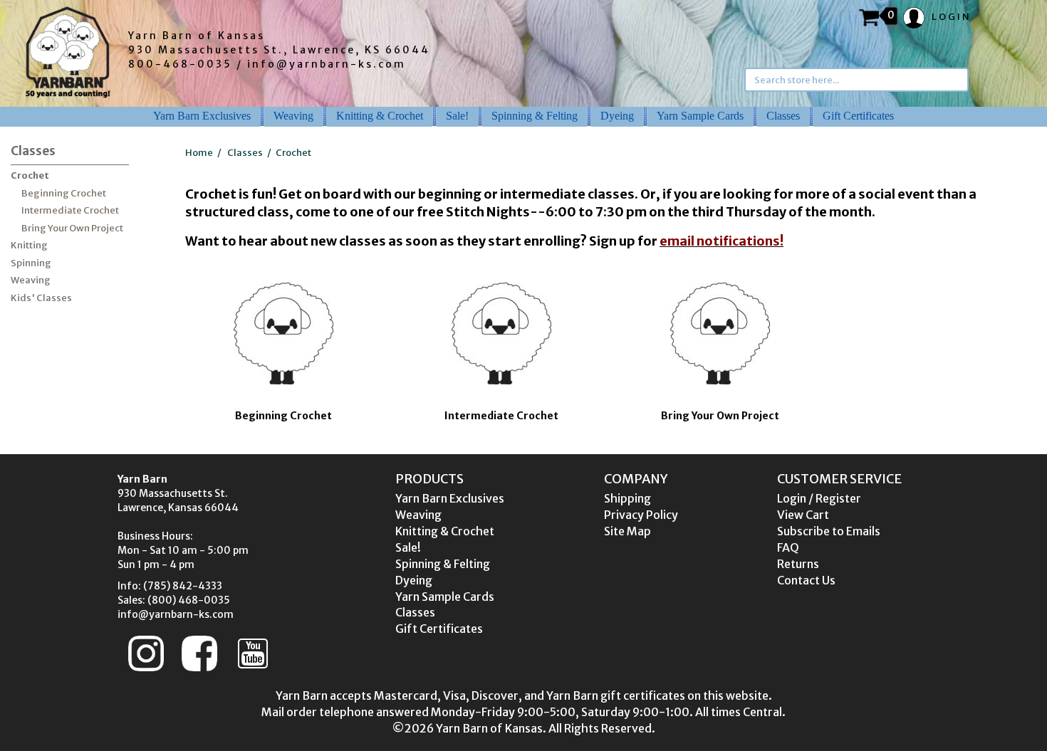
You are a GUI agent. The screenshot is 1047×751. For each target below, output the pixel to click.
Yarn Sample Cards (700, 116)
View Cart (803, 515)
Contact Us (806, 580)
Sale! (457, 116)
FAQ (788, 547)
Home (199, 153)
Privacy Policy (641, 515)
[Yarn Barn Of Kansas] (67, 52)
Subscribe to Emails (828, 531)
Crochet (30, 175)
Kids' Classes (41, 298)
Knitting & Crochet (379, 116)
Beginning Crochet (63, 193)
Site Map (627, 531)
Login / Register (819, 498)
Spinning (31, 263)
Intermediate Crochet (70, 210)
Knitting (29, 245)
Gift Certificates (858, 116)
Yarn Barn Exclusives (202, 116)
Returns (798, 564)
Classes (783, 116)
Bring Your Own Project (72, 228)
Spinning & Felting (534, 116)
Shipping (627, 498)
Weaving (293, 116)
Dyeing (617, 116)
